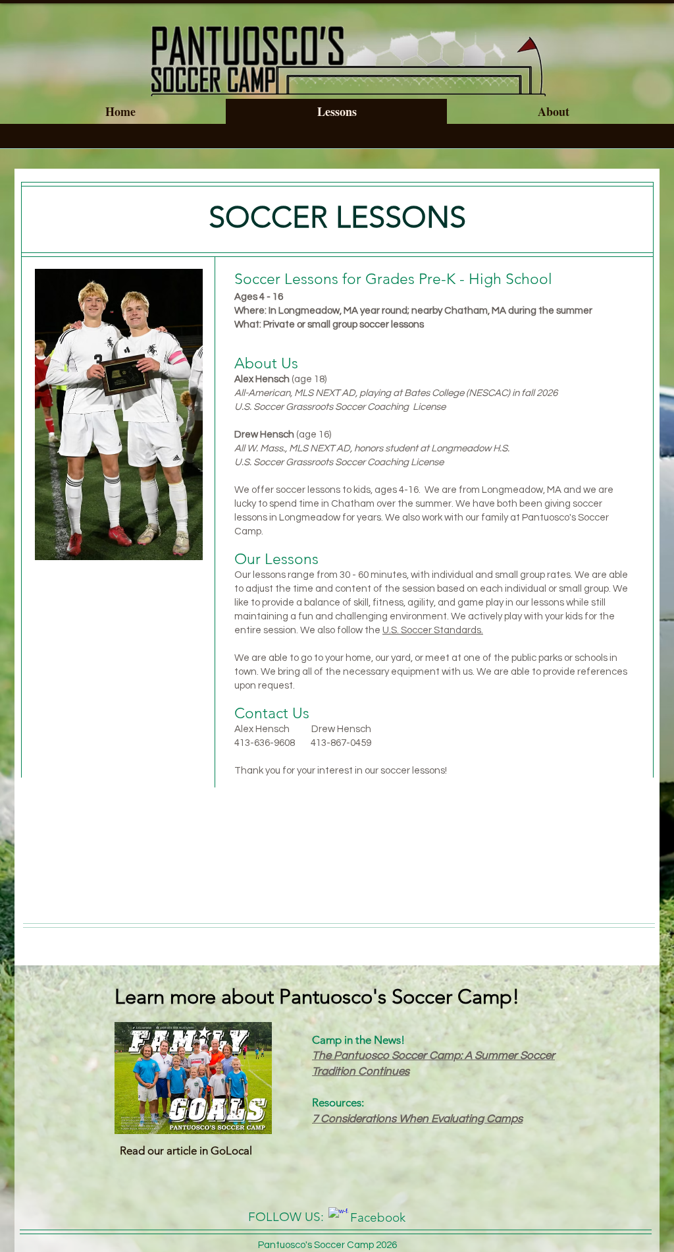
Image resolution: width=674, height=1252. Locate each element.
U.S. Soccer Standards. (432, 630)
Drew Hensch (341, 729)
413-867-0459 (341, 743)
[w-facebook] (338, 1217)
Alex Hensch (272, 729)
